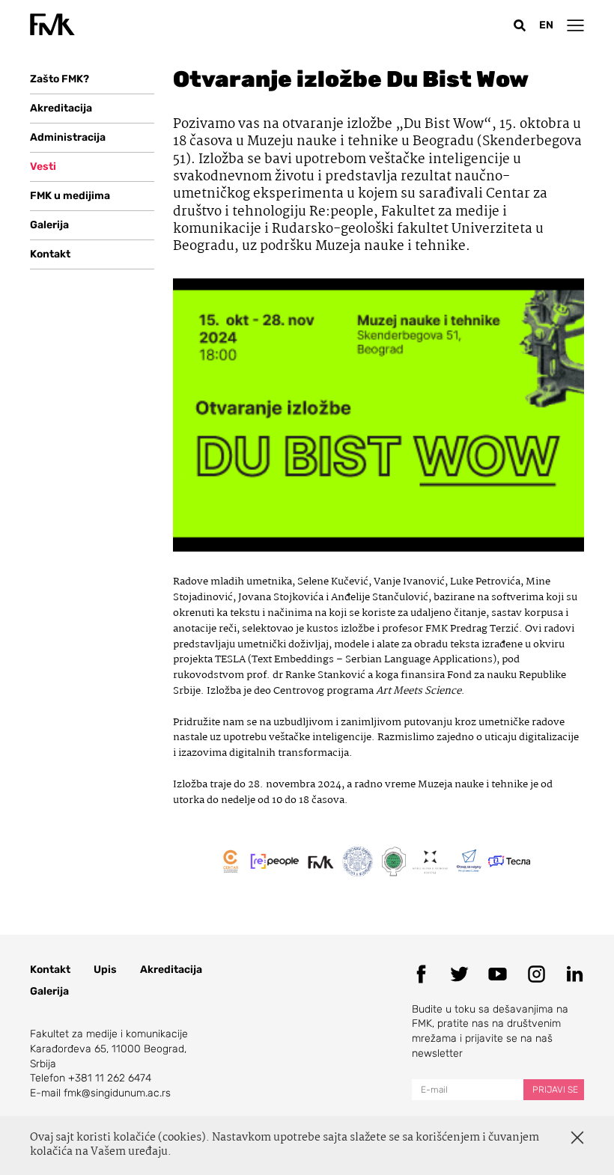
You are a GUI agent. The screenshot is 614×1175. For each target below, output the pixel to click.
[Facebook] (421, 974)
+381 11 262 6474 (109, 1078)
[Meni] (575, 25)
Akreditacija (61, 108)
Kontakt (50, 254)
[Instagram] (536, 974)
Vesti (43, 166)
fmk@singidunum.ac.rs (117, 1093)
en (546, 25)
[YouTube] (497, 974)
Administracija (68, 137)
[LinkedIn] (574, 974)
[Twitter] (459, 974)
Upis (105, 969)
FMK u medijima (70, 195)
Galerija (49, 225)
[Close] (577, 1137)
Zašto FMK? (59, 79)
